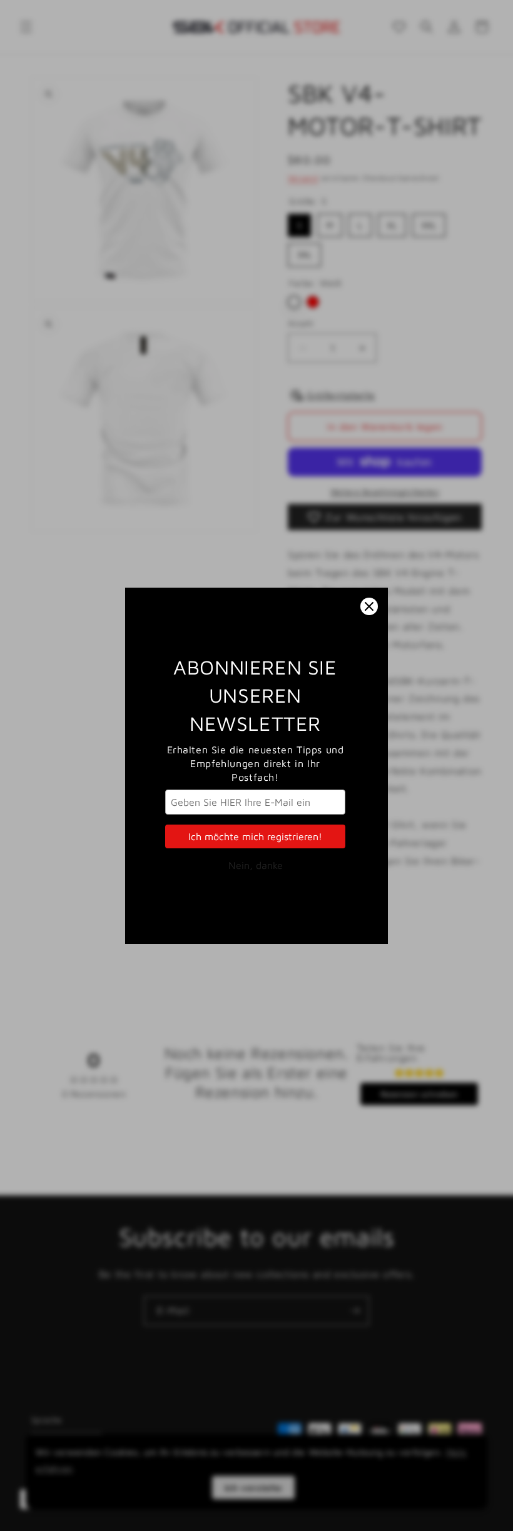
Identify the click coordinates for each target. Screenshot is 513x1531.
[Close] (369, 606)
